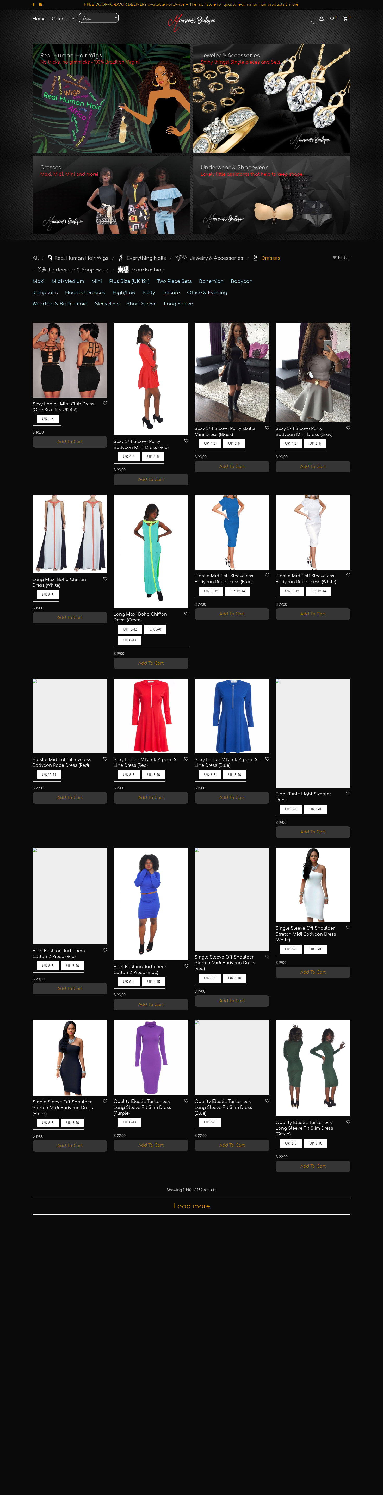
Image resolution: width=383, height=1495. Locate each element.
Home (39, 19)
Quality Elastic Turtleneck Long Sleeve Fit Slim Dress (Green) (304, 1128)
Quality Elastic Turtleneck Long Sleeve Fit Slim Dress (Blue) (223, 1107)
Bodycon (241, 281)
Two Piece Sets (174, 281)
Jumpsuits (45, 292)
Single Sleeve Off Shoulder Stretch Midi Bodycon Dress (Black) (63, 1108)
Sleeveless (107, 303)
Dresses (50, 168)
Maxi (38, 281)
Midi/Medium (68, 281)
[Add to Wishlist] (105, 403)
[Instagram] (40, 5)
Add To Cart (70, 442)
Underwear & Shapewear (234, 168)
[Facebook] (34, 5)
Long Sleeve (178, 303)
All (36, 258)
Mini (96, 281)
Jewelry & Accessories (230, 56)
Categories (64, 19)
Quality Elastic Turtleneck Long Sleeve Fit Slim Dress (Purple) (142, 1107)
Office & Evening (207, 292)
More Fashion (147, 270)
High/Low (124, 292)
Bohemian (211, 281)
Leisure (171, 292)
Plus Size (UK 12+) (129, 281)
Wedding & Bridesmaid (60, 303)
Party (149, 292)
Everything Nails (146, 258)
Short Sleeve (142, 303)
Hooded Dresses (85, 292)
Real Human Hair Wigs (71, 56)
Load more (191, 1206)
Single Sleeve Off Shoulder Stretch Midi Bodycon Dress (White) (306, 934)
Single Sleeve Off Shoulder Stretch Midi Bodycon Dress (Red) (225, 963)
